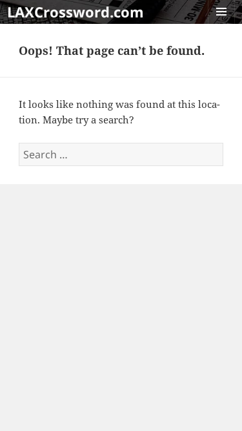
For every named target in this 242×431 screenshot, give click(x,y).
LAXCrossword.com (75, 11)
